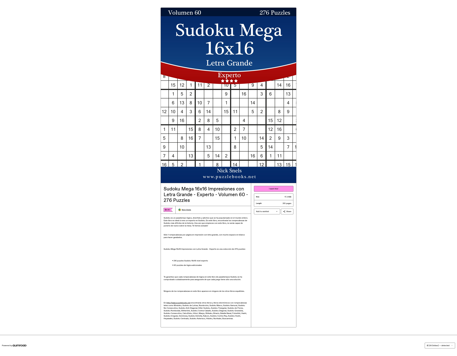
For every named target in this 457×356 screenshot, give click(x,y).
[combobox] (267, 211)
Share (288, 211)
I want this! (273, 189)
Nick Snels (186, 210)
